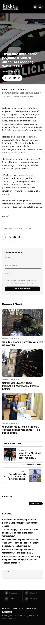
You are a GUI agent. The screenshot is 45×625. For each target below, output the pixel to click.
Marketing (31, 609)
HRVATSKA (7, 229)
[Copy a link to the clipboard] (19, 78)
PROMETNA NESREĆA (22, 229)
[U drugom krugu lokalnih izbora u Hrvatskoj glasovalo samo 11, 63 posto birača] (22, 406)
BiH (22, 471)
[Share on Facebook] (6, 78)
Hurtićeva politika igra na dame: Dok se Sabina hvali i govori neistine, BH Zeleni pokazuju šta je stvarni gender (20, 543)
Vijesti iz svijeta (9, 71)
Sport (21, 450)
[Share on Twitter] (10, 78)
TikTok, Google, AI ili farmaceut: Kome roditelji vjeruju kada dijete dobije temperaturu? (20, 533)
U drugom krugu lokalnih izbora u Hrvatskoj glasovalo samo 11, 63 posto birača (21, 430)
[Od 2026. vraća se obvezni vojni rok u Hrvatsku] (22, 322)
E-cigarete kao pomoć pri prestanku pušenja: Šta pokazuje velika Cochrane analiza (20, 523)
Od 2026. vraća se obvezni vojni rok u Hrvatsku (22, 343)
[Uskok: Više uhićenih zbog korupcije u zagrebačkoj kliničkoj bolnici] (22, 363)
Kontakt (6, 609)
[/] (35, 6)
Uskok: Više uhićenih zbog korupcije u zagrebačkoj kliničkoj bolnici (21, 386)
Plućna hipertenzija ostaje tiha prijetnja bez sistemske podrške (15, 477)
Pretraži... (36, 503)
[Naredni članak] (35, 475)
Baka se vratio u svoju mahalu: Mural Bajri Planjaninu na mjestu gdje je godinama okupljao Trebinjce (21, 559)
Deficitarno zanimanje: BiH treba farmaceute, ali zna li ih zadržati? (17, 551)
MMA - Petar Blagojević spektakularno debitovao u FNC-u (30, 455)
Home (4, 89)
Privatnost (18, 609)
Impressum (7, 612)
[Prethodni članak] (10, 454)
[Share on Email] (14, 78)
